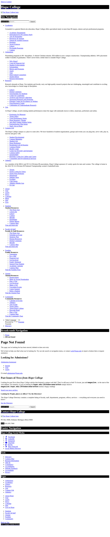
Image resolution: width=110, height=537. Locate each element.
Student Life (13, 141)
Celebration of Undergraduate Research (22, 105)
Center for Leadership (16, 96)
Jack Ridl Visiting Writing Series (20, 122)
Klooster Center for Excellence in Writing (23, 101)
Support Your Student (16, 264)
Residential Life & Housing (18, 145)
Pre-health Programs (16, 48)
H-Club (12, 185)
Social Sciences (14, 44)
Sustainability (14, 155)
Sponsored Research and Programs (21, 99)
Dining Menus (14, 221)
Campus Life (9, 128)
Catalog (12, 50)
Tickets (11, 170)
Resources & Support (16, 38)
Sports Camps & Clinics (17, 172)
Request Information (16, 79)
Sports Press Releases (16, 173)
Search (33, 21)
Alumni (7, 274)
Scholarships (13, 67)
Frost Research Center (16, 103)
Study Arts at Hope (15, 126)
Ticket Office (13, 116)
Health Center (14, 149)
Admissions (9, 52)
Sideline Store (14, 177)
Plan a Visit (13, 281)
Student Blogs (14, 77)
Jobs (6, 200)
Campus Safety (14, 153)
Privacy (7, 472)
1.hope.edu (13, 212)
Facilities (12, 179)
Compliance (9, 465)
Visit (11, 73)
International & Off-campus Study (21, 35)
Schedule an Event (15, 235)
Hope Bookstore (15, 143)
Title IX (7, 463)
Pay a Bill (12, 256)
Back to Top (5, 522)
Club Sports (13, 181)
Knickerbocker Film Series (18, 124)
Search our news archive (9, 390)
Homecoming (14, 277)
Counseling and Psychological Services (22, 158)
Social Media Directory (13, 448)
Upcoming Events (15, 287)
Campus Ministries (15, 139)
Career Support (14, 289)
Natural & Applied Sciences (18, 40)
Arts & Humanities (15, 36)
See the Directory (7, 403)
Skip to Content (6, 2)
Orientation (13, 254)
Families (8, 250)
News (7, 194)
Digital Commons (15, 92)
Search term (5, 21)
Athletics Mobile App (16, 183)
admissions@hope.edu (14, 373)
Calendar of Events (15, 301)
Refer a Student (14, 291)
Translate (21, 322)
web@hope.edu (76, 351)
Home (7, 335)
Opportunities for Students (18, 94)
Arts (6, 107)
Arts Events (13, 304)
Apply (11, 71)
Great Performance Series (18, 118)
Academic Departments (17, 33)
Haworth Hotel (14, 310)
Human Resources (15, 239)
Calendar (8, 196)
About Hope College (16, 308)
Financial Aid (14, 258)
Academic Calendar (16, 266)
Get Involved (13, 260)
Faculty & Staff (10, 229)
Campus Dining (14, 147)
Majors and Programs (16, 69)
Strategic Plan (14, 237)
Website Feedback (11, 468)
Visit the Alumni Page (12, 293)
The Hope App (14, 210)
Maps (7, 198)
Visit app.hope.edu (11, 225)
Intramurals (13, 175)
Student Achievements (17, 65)
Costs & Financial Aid (16, 63)
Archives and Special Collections (20, 97)
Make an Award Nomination (19, 279)
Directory (8, 326)
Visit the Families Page (13, 270)
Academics (9, 25)
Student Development (16, 137)
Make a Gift (13, 285)
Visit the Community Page (14, 316)
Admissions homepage (8, 362)
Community (9, 297)
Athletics (8, 160)
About (7, 189)
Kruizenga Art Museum (17, 114)
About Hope (9, 496)
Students (8, 206)
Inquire (7, 366)
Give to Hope (9, 507)
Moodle (12, 217)
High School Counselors (17, 75)
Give (6, 202)
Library (12, 46)
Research (8, 80)
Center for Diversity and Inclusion (21, 151)
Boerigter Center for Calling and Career (22, 156)
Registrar (12, 42)
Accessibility (9, 470)
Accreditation (9, 466)
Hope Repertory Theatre (17, 120)
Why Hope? (13, 61)
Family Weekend (15, 262)
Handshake (13, 219)
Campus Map (14, 223)
